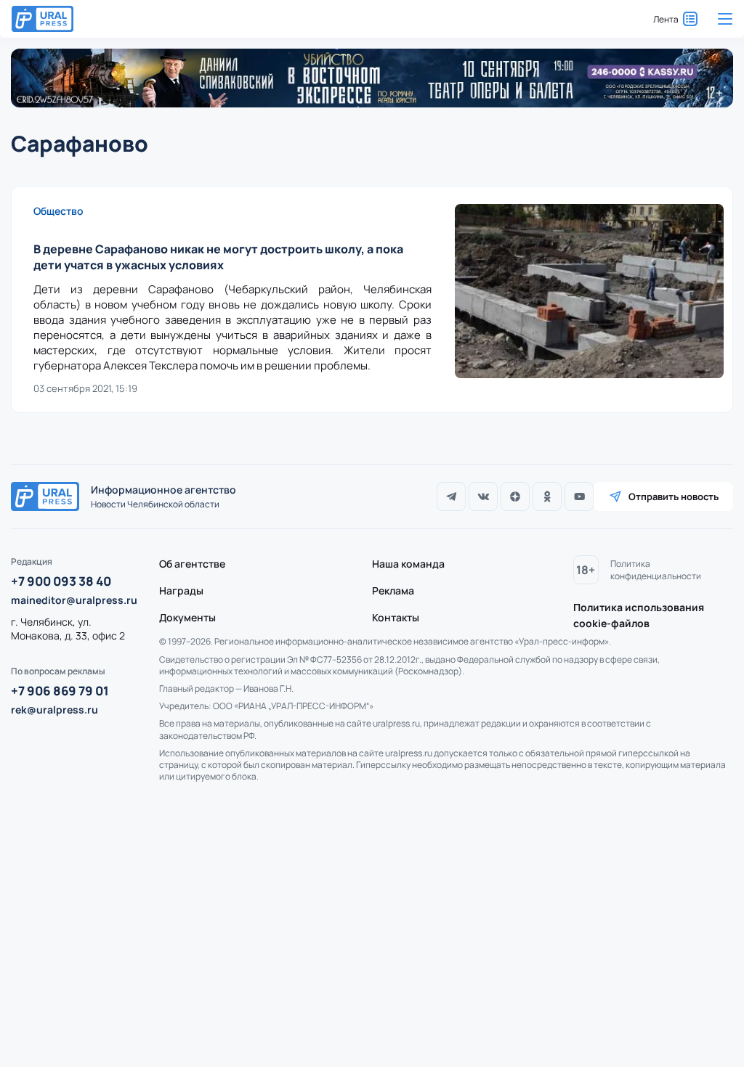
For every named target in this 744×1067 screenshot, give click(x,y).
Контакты (395, 617)
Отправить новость (673, 496)
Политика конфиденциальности (655, 569)
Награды (181, 590)
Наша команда (408, 564)
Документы (187, 617)
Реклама (393, 590)
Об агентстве (192, 564)
